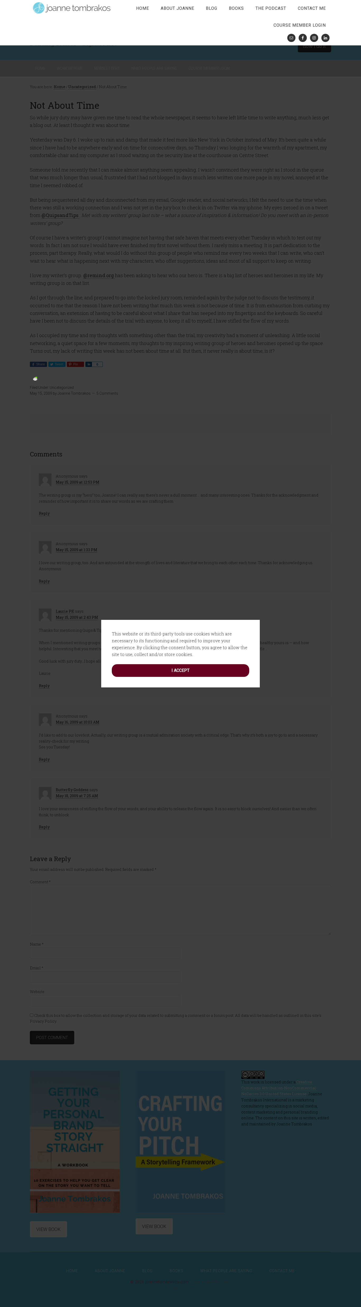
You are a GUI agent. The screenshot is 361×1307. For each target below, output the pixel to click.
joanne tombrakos (72, 8)
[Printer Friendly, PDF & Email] (35, 378)
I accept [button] (180, 670)
